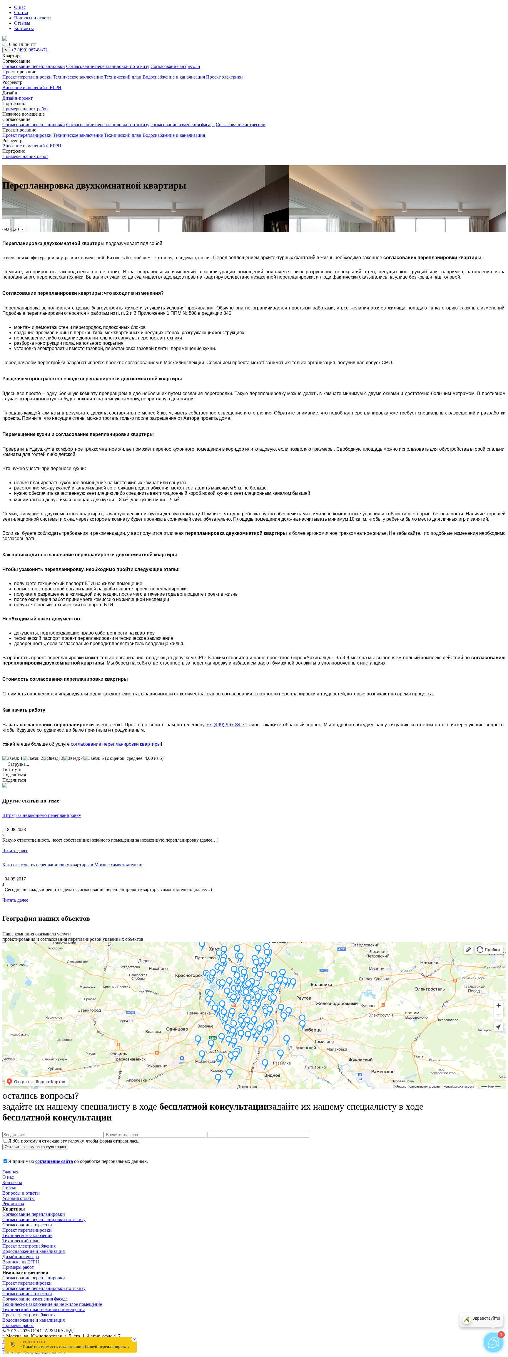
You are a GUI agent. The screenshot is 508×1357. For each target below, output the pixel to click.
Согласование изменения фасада (35, 1298)
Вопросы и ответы (32, 17)
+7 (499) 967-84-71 (29, 49)
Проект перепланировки (27, 76)
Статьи (21, 12)
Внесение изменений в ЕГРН (31, 87)
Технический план (122, 76)
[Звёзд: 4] (73, 758)
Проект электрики (224, 76)
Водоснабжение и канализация (174, 76)
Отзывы (22, 23)
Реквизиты (13, 1203)
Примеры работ (18, 1267)
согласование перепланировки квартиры (116, 744)
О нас (20, 7)
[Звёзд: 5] (93, 758)
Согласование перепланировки (33, 66)
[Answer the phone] (6, 50)
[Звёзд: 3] (53, 758)
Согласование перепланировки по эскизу (107, 66)
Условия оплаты (18, 1198)
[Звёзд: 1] (12, 758)
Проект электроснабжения (29, 1245)
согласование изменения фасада (183, 124)
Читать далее (15, 850)
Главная (10, 1171)
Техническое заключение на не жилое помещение (52, 1304)
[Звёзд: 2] (33, 758)
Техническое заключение (78, 76)
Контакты (24, 28)
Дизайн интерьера (20, 1256)
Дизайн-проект (17, 98)
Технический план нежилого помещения (43, 1309)
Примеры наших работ (25, 108)
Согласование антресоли (175, 66)
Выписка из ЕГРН (20, 1261)
